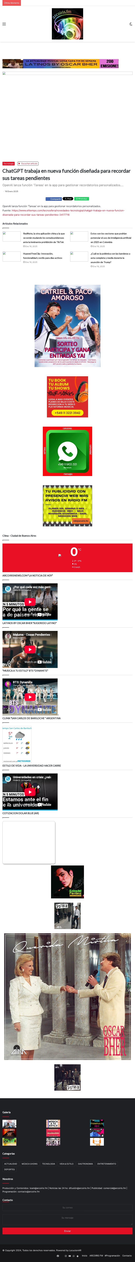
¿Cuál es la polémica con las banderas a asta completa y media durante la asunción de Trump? (110, 258)
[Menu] (4, 25)
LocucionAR (75, 1250)
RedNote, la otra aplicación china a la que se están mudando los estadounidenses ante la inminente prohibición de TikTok (44, 237)
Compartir (56, 199)
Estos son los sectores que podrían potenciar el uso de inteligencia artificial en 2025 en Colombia (111, 237)
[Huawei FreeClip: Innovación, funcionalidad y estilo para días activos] (12, 257)
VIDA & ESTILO (66, 1164)
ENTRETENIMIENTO (106, 1164)
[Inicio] (67, 24)
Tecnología (8, 163)
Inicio (84, 1255)
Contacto (7, 1199)
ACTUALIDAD (10, 1164)
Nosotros (7, 1178)
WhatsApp (82, 199)
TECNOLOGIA (48, 1164)
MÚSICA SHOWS (30, 1164)
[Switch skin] (131, 25)
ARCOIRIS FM (96, 1255)
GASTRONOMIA (85, 1164)
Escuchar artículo (29, 163)
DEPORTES (9, 1169)
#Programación (112, 1255)
